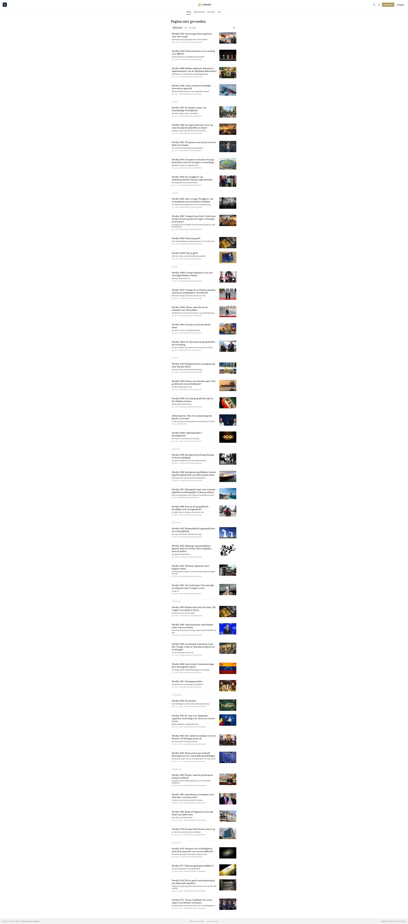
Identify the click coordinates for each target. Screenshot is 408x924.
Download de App (212, 921)
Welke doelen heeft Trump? (182, 404)
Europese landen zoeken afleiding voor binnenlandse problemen (191, 782)
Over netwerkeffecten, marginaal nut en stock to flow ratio (193, 241)
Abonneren (388, 5)
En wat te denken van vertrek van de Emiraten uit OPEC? (192, 347)
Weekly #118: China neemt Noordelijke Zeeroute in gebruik (191, 87)
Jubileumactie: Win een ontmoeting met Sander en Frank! (192, 417)
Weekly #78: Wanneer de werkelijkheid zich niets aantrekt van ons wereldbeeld (192, 850)
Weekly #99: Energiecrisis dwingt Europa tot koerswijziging (193, 456)
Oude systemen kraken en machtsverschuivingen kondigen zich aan (193, 572)
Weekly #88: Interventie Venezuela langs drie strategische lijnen (193, 665)
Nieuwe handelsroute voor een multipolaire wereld (190, 91)
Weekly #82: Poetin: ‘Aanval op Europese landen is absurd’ (192, 776)
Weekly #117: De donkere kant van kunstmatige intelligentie (189, 109)
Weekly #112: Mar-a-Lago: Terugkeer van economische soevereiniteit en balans (192, 200)
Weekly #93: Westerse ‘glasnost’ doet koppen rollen (190, 567)
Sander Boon (198, 42)
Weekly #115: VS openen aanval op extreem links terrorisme (194, 143)
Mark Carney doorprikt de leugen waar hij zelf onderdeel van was (194, 631)
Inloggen (400, 5)
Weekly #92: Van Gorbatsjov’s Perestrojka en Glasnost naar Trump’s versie (193, 586)
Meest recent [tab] (177, 28)
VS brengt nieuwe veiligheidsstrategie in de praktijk (190, 670)
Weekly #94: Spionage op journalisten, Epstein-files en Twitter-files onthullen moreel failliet (192, 549)
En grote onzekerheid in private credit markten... (189, 460)
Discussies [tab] (192, 28)
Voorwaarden (25, 921)
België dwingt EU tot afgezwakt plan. (185, 724)
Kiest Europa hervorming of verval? (185, 741)
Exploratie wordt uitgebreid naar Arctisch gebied (189, 39)
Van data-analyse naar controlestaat (185, 113)
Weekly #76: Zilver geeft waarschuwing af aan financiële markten (193, 882)
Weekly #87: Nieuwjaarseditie (187, 681)
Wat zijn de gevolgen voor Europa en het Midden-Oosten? (193, 495)
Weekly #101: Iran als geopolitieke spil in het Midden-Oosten (192, 399)
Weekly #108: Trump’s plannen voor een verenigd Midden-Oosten (192, 274)
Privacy (18, 921)
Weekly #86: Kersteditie (184, 701)
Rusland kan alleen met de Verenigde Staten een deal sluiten (194, 759)
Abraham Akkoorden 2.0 (181, 278)
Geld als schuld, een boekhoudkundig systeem (189, 256)
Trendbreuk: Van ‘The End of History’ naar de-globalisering (193, 313)
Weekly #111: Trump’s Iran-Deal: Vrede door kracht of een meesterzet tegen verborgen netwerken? (194, 219)
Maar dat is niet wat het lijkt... (182, 817)
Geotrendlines (182, 424)
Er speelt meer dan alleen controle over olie (187, 512)
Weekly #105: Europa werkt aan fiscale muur (191, 326)
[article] (204, 39)
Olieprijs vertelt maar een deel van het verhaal (188, 131)
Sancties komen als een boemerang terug (187, 369)
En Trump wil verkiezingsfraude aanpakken (187, 148)
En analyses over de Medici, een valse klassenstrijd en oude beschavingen (193, 225)
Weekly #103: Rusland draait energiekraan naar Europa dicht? (193, 365)
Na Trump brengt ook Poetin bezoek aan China (189, 296)
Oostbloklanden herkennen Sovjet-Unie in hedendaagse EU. (193, 905)
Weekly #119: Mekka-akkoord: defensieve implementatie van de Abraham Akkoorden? (194, 69)
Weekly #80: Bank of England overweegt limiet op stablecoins (192, 813)
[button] (188, 12)
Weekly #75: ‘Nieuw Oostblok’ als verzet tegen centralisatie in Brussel (192, 901)
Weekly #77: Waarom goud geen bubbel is (192, 865)
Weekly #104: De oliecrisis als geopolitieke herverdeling (193, 343)
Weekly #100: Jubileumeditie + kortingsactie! (187, 434)
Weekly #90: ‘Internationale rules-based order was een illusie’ (192, 626)
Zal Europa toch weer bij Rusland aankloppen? (188, 478)
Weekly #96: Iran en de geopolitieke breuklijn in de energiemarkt (190, 508)
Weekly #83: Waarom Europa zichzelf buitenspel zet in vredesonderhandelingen (193, 754)
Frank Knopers (185, 42)
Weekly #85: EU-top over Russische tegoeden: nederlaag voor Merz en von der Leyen (193, 718)
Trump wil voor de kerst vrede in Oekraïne (187, 800)
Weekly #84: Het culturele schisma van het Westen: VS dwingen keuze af (194, 737)
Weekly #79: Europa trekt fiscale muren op (193, 829)
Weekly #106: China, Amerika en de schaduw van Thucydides (190, 308)
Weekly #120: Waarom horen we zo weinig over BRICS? (193, 52)
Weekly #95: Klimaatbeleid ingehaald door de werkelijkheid (193, 530)
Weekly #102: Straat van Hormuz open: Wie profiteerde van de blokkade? (194, 382)
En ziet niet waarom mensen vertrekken (186, 832)
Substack (384, 921)
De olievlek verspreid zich (181, 554)
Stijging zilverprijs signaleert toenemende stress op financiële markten (194, 887)
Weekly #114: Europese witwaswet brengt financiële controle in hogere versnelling (193, 161)
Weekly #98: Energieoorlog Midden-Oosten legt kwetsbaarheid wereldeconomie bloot (194, 473)
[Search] (374, 5)
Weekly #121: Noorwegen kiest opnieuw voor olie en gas (192, 35)
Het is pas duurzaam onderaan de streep (186, 534)
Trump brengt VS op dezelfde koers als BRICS (188, 57)
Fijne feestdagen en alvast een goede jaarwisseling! (190, 704)
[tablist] (184, 28)
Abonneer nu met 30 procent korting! (185, 438)
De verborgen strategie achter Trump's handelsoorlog (191, 204)
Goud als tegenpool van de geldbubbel (186, 869)
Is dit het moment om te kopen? (183, 613)
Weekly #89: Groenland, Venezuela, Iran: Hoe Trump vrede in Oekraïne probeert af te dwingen (193, 647)
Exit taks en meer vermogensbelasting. (186, 330)
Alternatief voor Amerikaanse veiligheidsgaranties (190, 74)
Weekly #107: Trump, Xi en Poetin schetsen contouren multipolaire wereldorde (193, 291)
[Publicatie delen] (379, 5)
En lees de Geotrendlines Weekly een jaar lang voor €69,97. (193, 421)
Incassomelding (34, 921)
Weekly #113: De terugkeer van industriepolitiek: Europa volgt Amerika (192, 178)
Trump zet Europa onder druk (182, 652)
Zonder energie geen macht (182, 387)
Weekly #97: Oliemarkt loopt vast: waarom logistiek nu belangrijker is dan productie (193, 490)
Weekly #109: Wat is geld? (185, 253)
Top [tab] (185, 28)
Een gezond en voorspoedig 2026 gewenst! (187, 684)
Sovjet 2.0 (175, 591)
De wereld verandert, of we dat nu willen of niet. (189, 854)
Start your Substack (198, 921)
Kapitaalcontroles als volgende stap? (185, 165)
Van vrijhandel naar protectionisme (184, 182)
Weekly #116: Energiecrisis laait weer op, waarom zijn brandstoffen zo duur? (192, 126)
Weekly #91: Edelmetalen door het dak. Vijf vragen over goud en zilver (193, 608)
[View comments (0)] (188, 45)
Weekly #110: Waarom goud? (186, 238)
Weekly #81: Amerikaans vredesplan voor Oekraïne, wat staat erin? (193, 796)
